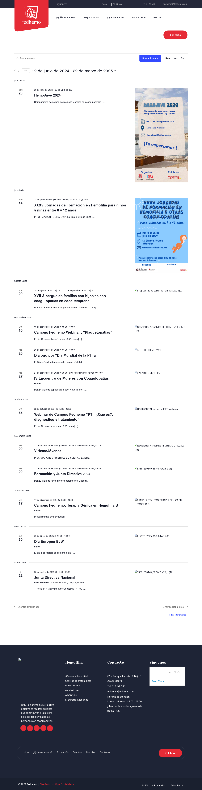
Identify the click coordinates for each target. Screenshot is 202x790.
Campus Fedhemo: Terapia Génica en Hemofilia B (76, 505)
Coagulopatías (91, 17)
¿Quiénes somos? (42, 752)
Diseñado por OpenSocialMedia (56, 784)
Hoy (25, 70)
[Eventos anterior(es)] (15, 70)
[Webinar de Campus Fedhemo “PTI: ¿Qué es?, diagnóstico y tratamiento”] (161, 409)
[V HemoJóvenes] (161, 448)
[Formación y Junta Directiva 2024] (161, 469)
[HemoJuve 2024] (161, 135)
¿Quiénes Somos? (65, 17)
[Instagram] (37, 728)
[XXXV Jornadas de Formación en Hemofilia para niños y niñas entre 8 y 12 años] (161, 235)
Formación (62, 752)
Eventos (105, 4)
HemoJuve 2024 (47, 95)
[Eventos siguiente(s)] (19, 70)
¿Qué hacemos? (115, 17)
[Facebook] (23, 728)
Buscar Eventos (150, 58)
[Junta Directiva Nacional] (161, 572)
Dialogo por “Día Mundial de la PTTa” (65, 355)
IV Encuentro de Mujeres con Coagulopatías (71, 378)
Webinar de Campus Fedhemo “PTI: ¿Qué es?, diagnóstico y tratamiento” (73, 417)
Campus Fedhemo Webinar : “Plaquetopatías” (73, 332)
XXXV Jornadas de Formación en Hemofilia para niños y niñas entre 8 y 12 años (80, 207)
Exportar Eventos (178, 614)
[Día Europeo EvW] (161, 536)
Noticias (117, 4)
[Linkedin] (50, 728)
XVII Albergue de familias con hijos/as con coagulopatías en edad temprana (70, 298)
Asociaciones (139, 17)
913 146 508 (149, 4)
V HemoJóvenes (47, 450)
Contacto (105, 752)
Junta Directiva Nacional (54, 577)
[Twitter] (30, 728)
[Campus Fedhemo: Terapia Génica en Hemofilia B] (161, 502)
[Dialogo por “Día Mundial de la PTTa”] (161, 350)
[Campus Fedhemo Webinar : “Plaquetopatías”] (161, 329)
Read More (158, 681)
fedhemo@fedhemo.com (175, 4)
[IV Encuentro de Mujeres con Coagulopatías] (161, 373)
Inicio (26, 752)
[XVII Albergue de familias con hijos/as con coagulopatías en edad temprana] (161, 291)
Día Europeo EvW (49, 541)
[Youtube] (43, 728)
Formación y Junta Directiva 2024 (62, 473)
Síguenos (158, 662)
